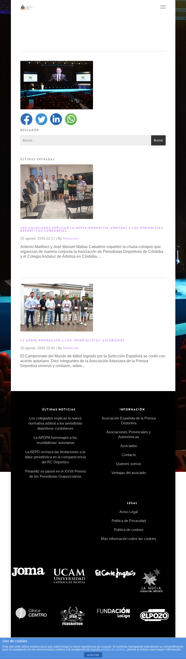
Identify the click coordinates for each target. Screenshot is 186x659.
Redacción (71, 238)
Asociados (128, 446)
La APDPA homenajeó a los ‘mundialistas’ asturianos (72, 340)
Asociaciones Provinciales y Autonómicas (128, 434)
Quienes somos (128, 464)
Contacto (129, 455)
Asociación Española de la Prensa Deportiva (129, 420)
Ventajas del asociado (128, 473)
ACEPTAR (93, 655)
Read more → (32, 267)
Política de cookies (129, 530)
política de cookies (113, 649)
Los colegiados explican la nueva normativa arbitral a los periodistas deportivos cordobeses (91, 229)
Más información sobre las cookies (128, 539)
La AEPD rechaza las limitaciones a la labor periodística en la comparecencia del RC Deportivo (55, 457)
